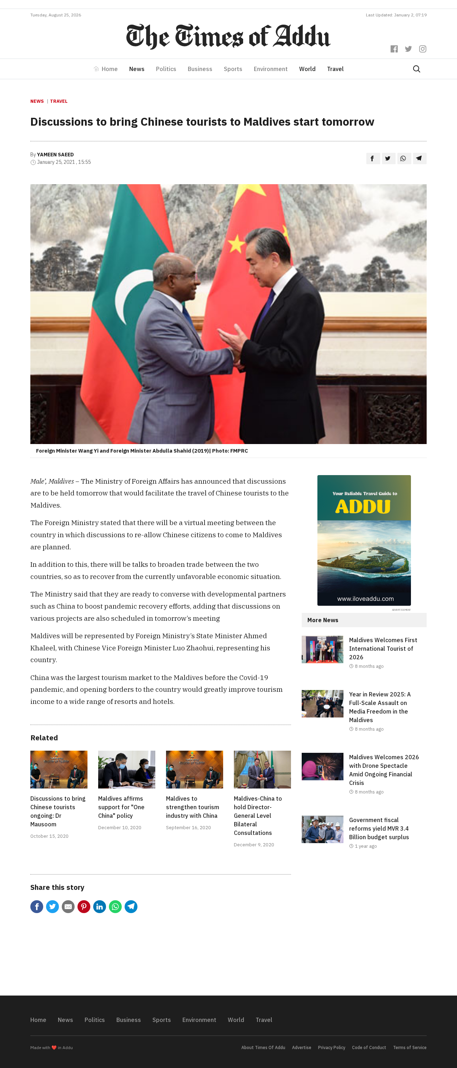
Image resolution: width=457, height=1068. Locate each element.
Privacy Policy (331, 1047)
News (137, 68)
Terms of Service (410, 1047)
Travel (335, 68)
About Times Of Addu (263, 1047)
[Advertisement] (364, 928)
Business (200, 68)
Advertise (301, 1047)
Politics (166, 68)
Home (110, 68)
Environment (271, 68)
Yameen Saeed (55, 154)
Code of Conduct (369, 1047)
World (307, 68)
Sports (233, 68)
